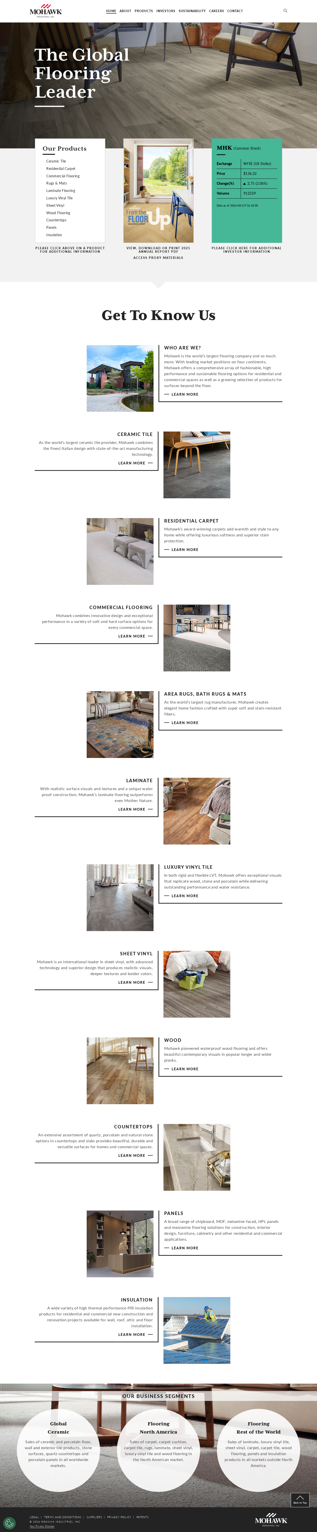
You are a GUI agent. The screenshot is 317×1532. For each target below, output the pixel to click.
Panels (51, 227)
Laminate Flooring (60, 190)
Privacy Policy (119, 1517)
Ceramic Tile (56, 161)
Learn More (185, 394)
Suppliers (94, 1517)
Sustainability (192, 11)
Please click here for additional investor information (247, 250)
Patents (142, 1517)
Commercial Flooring (62, 175)
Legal (34, 1517)
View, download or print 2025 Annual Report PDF (158, 250)
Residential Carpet (60, 168)
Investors (166, 11)
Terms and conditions (62, 1517)
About (125, 11)
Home (111, 11)
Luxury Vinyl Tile (59, 197)
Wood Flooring (58, 212)
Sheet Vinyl (55, 205)
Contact (235, 11)
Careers (216, 11)
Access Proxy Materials (158, 258)
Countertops (56, 219)
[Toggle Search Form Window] (285, 11)
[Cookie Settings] (9, 1523)
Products (144, 11)
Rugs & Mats (56, 183)
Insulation (54, 234)
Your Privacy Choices (42, 1526)
